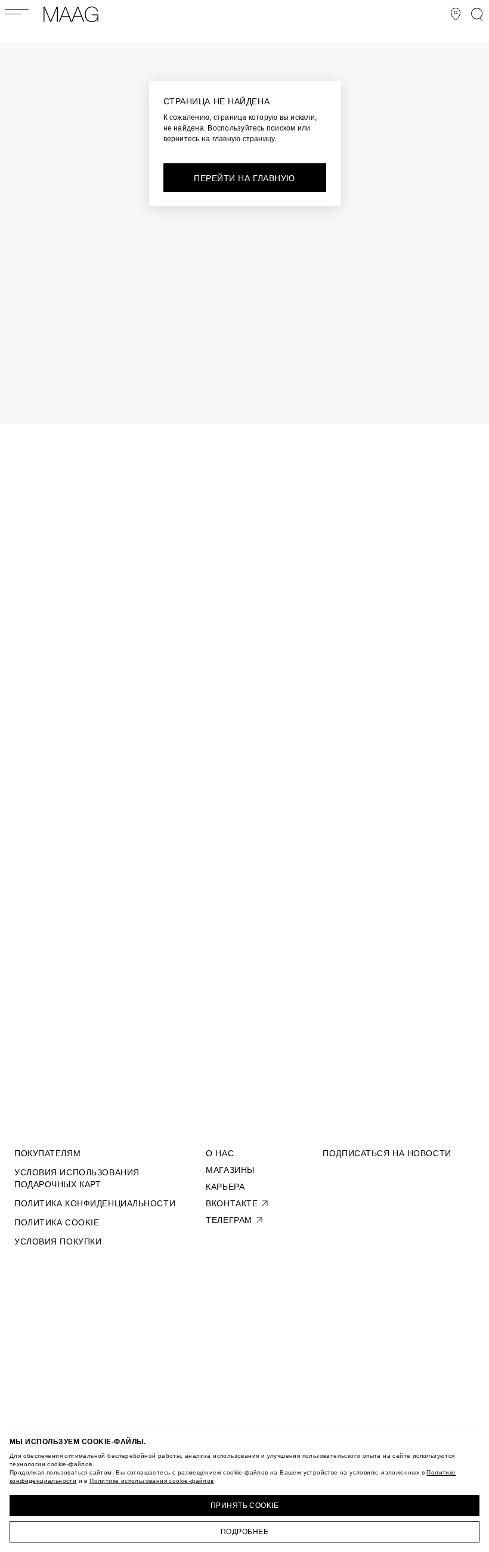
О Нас (220, 1153)
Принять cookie (245, 1505)
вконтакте (232, 1203)
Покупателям (47, 1153)
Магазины (230, 1170)
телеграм (229, 1220)
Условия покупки (57, 1241)
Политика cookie (56, 1222)
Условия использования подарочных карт (77, 1178)
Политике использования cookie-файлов (151, 1480)
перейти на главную (244, 178)
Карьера (225, 1186)
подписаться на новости (387, 1153)
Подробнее (244, 1532)
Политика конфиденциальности (94, 1203)
